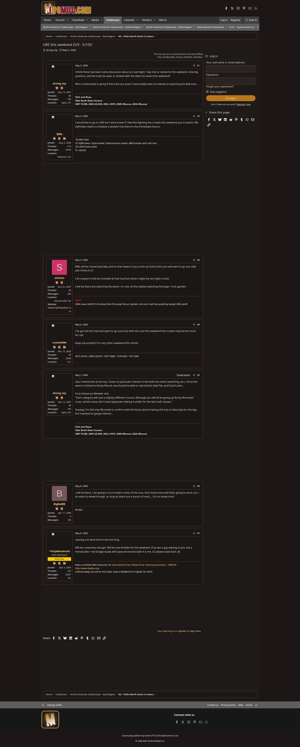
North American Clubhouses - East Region (65, 27)
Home (47, 20)
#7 (198, 533)
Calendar (129, 20)
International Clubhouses (210, 27)
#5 (198, 375)
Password (212, 74)
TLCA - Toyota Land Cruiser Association (250, 27)
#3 (198, 259)
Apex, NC (66, 102)
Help (240, 704)
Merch (163, 20)
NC (69, 577)
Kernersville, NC (62, 300)
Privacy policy (228, 704)
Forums (60, 20)
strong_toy (52, 49)
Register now (244, 104)
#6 (198, 486)
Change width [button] (54, 704)
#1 (198, 65)
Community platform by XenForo (150, 735)
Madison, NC (64, 156)
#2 (198, 116)
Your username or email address (225, 62)
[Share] (194, 65)
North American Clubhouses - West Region (169, 27)
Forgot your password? (220, 86)
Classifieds (78, 20)
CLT (69, 361)
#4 (198, 324)
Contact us (212, 704)
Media (95, 20)
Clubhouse (112, 20)
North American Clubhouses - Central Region (117, 27)
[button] (67, 20)
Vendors (147, 20)
